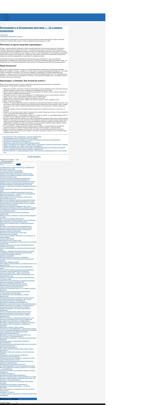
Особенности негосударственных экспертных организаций (17, 280)
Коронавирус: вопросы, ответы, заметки (12, 327)
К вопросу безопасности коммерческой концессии (14, 180)
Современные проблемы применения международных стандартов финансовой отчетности (16, 253)
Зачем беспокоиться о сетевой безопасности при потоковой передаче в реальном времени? (17, 203)
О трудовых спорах (5, 279)
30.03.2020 (4, 35)
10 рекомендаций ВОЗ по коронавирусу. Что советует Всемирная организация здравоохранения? (31, 140)
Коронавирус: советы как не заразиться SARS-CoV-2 (15, 335)
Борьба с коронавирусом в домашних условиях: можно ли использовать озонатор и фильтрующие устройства (35, 144)
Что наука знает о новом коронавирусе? (11, 336)
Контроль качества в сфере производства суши (13, 285)
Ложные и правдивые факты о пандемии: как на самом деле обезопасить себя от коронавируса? (17, 378)
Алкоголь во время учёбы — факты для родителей (15, 273)
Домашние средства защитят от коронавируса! (13, 384)
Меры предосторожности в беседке (10, 195)
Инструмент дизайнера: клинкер (9, 262)
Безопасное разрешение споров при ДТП (12, 282)
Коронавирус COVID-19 (7, 392)
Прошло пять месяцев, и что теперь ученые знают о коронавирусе (22, 146)
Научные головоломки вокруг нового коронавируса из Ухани (18, 376)
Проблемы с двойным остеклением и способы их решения (17, 251)
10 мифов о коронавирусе (7, 373)
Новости (6, 15)
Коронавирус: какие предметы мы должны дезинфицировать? (21, 143)
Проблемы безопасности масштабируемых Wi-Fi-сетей (16, 184)
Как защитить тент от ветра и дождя (10, 240)
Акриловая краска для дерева (8, 234)
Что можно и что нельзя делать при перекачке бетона (15, 226)
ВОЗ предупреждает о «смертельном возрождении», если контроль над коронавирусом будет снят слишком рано (17, 318)
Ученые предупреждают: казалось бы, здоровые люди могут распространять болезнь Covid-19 (17, 358)
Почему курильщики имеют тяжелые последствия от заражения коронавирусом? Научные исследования (34, 147)
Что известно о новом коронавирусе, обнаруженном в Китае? (18, 328)
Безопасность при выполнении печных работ (13, 232)
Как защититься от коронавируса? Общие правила (15, 321)
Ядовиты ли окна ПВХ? (7, 255)
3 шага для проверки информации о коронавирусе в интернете (18, 330)
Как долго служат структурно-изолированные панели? (16, 228)
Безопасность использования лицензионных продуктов (16, 192)
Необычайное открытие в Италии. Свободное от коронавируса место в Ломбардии (14, 355)
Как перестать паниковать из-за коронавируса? (17, 141)
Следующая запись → (6, 162)
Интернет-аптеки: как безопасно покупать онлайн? (15, 291)
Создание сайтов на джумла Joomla (10, 293)
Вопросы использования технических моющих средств (16, 173)
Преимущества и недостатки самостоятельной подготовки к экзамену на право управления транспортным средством (17, 182)
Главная (6, 14)
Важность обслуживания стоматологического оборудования (17, 200)
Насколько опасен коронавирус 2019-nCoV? (13, 364)
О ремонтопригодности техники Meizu (11, 172)
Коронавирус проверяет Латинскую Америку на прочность (17, 322)
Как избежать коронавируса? (8, 347)
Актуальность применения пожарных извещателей (15, 178)
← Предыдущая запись (6, 161)
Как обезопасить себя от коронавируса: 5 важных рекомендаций (22, 136)
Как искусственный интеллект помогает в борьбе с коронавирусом (23, 149)
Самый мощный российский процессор (11, 286)
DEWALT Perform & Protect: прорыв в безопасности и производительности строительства (15, 230)
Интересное (7, 19)
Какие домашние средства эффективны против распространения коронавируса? (14, 332)
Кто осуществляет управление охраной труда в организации (17, 220)
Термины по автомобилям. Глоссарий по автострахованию (17, 277)
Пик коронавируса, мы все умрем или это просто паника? (20, 138)
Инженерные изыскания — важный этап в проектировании (17, 193)
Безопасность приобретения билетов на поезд (13, 283)
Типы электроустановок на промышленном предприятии (17, 269)
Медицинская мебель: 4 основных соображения (14, 257)
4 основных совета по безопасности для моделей (14, 271)
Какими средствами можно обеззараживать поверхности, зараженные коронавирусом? (17, 361)
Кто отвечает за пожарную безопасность (12, 218)
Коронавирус (7, 17)
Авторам (6, 20)
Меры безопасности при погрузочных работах (13, 221)
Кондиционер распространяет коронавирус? (13, 375)
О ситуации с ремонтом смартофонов (11, 170)
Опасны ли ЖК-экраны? (7, 238)
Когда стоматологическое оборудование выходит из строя (17, 201)
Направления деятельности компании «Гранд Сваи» (15, 206)
